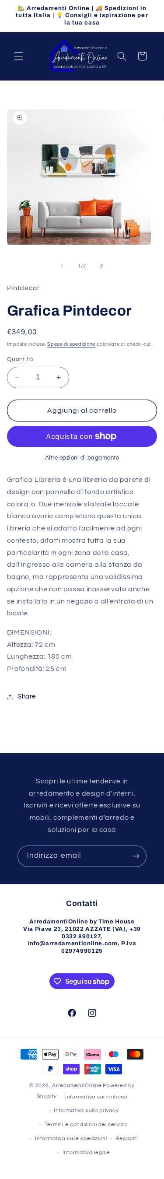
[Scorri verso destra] (102, 266)
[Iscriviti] (136, 856)
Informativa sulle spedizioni (71, 1138)
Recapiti (126, 1138)
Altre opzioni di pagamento (82, 458)
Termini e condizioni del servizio (86, 1124)
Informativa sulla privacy (86, 1110)
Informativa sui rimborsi (96, 1097)
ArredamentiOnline (77, 1085)
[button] (18, 56)
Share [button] (26, 696)
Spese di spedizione (71, 344)
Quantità (20, 359)
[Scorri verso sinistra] (62, 266)
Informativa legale (86, 1152)
